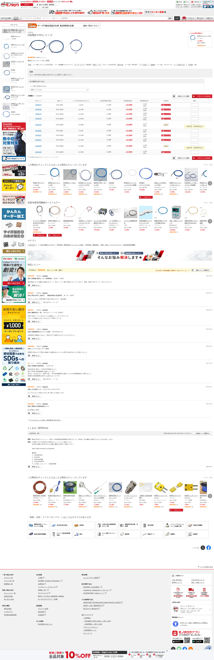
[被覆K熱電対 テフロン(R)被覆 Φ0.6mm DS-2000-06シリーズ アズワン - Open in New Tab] (161, 213)
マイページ (24, 7)
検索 (177, 18)
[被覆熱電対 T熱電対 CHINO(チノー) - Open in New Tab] (39, 488)
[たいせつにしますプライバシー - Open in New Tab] (208, 649)
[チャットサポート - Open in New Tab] (186, 4)
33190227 (38, 140)
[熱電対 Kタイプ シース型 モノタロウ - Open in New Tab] (55, 175)
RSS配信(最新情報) (10, 615)
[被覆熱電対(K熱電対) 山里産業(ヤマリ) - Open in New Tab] (70, 488)
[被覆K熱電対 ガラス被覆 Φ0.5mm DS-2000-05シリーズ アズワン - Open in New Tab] (191, 213)
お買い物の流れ (177, 580)
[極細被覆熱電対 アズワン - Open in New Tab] (70, 213)
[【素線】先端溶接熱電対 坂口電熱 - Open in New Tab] (145, 488)
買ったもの (200, 18)
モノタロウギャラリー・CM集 (48, 599)
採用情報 (39, 606)
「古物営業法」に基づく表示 (92, 624)
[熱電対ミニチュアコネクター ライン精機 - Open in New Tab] (191, 488)
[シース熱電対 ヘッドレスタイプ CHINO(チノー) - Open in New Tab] (115, 213)
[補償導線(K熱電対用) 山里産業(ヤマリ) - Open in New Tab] (206, 488)
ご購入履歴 (44, 7)
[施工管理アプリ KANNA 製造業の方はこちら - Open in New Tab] (14, 302)
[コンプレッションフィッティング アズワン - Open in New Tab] (130, 488)
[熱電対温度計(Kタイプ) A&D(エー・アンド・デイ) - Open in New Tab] (55, 488)
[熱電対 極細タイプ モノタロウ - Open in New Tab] (55, 213)
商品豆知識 (7, 609)
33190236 (38, 146)
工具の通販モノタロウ (47, 245)
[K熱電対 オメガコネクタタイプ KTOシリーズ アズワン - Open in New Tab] (85, 175)
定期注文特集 (8, 596)
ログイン (26, 4)
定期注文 (35, 7)
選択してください (37, 90)
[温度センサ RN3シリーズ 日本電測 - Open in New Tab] (85, 488)
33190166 (38, 109)
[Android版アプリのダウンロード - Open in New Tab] (201, 641)
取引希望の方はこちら (45, 624)
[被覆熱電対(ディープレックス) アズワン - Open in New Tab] (115, 488)
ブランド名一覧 (9, 581)
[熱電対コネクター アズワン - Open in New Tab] (176, 488)
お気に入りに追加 (183, 96)
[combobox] (101, 18)
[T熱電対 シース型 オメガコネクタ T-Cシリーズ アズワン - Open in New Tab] (85, 213)
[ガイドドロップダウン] (196, 6)
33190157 (38, 105)
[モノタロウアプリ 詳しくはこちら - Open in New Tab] (191, 633)
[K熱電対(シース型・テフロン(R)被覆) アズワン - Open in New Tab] (191, 175)
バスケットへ (147, 197)
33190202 (38, 131)
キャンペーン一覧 (10, 593)
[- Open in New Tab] (178, 593)
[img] (10, 4)
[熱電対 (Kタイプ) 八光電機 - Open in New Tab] (39, 175)
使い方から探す (9, 599)
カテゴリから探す (6, 18)
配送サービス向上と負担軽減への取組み (51, 596)
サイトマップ (87, 633)
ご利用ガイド (179, 575)
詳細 (170, 18)
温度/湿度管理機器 (129, 245)
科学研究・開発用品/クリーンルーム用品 (70, 245)
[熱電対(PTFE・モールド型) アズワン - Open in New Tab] (100, 175)
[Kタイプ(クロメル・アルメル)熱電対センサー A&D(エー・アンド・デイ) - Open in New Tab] (100, 488)
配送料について (177, 582)
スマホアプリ (8, 612)
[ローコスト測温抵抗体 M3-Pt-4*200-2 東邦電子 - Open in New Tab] (39, 213)
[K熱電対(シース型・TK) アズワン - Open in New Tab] (70, 175)
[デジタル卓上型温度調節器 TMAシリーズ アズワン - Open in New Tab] (100, 213)
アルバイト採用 (43, 609)
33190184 (38, 118)
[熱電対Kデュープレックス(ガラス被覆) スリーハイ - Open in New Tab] (130, 175)
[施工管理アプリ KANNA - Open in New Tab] (14, 285)
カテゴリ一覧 (8, 578)
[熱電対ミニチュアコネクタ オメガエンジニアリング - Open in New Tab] (161, 488)
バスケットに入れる (203, 96)
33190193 (38, 125)
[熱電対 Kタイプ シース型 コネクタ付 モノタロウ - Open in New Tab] (206, 175)
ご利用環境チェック (89, 630)
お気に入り (210, 18)
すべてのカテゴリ (27, 18)
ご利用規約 (87, 618)
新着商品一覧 (8, 584)
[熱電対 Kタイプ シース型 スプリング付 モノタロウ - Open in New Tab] (176, 175)
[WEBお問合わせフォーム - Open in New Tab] (179, 4)
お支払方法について (197, 580)
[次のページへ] (210, 183)
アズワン (30, 32)
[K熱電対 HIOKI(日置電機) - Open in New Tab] (145, 175)
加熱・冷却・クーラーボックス (111, 245)
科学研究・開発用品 (92, 245)
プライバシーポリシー (90, 627)
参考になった (36, 285)
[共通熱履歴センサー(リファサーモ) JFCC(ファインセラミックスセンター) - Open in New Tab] (145, 213)
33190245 (38, 152)
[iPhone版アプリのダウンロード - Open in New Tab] (181, 641)
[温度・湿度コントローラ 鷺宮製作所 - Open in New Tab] (176, 213)
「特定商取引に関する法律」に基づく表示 (97, 621)
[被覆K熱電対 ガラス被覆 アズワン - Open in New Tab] (206, 213)
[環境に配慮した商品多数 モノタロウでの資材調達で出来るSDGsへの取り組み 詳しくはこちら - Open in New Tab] (14, 385)
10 (60, 270)
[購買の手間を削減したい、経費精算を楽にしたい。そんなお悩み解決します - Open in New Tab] (120, 255)
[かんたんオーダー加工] (14, 254)
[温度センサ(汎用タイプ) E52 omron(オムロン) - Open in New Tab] (161, 175)
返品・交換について (197, 582)
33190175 (38, 114)
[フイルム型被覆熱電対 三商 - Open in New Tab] (130, 213)
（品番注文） (16, 18)
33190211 (38, 135)
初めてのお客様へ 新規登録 (46, 4)
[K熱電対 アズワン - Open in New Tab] (115, 175)
